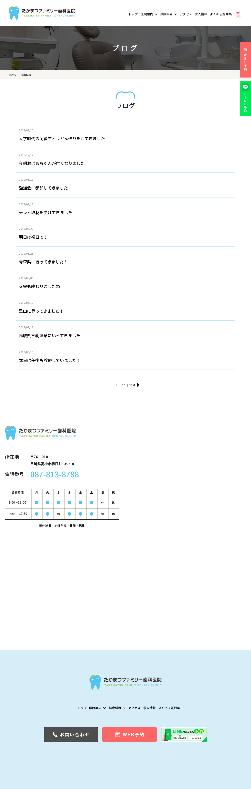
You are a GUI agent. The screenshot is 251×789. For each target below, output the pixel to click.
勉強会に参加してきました (43, 188)
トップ (133, 14)
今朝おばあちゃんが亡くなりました (52, 163)
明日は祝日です (33, 237)
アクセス (186, 14)
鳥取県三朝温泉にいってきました (49, 335)
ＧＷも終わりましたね (39, 286)
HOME (12, 74)
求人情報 (201, 14)
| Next (131, 385)
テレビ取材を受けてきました (45, 212)
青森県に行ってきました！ (43, 262)
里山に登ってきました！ (41, 311)
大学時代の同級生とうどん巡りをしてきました (62, 138)
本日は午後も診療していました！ (49, 360)
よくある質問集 (221, 14)
